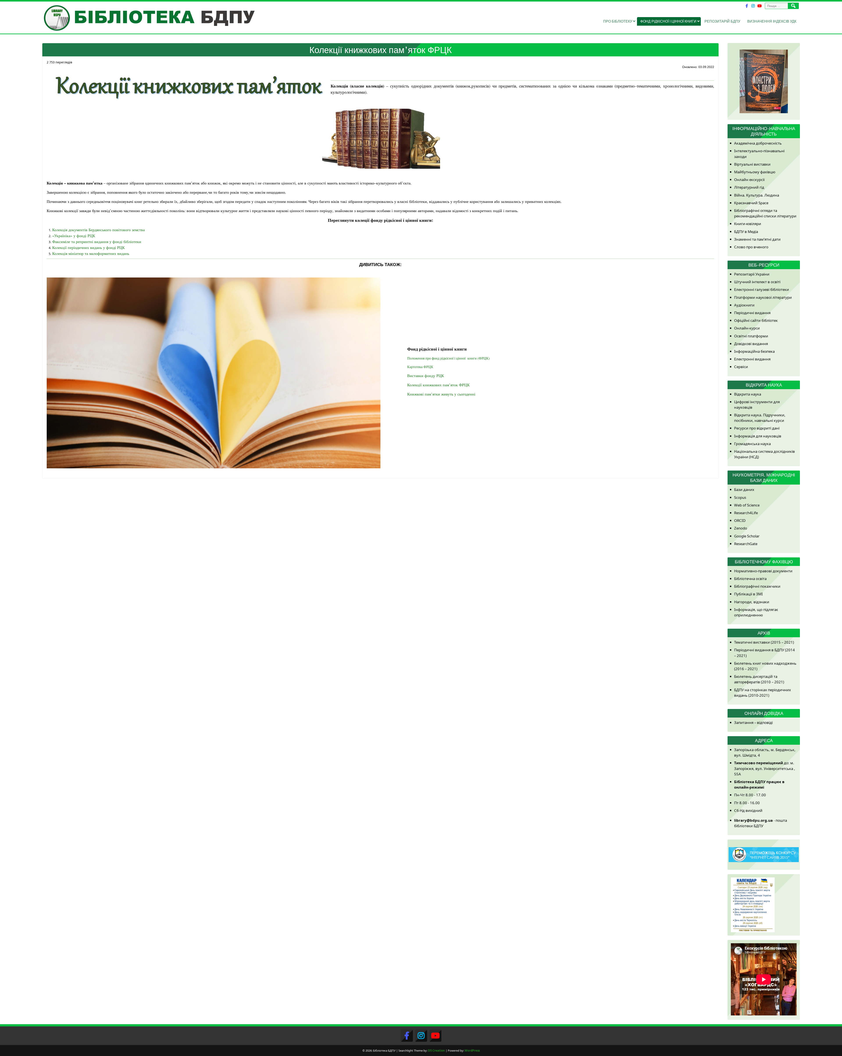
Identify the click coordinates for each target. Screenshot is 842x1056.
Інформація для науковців (757, 436)
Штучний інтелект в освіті (757, 281)
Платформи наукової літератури (763, 297)
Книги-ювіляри (747, 223)
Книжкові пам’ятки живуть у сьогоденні (441, 394)
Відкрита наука (747, 394)
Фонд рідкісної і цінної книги (668, 21)
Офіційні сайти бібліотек (756, 320)
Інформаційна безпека (754, 351)
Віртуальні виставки (752, 164)
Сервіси (741, 366)
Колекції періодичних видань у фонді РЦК (88, 247)
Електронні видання (752, 359)
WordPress (472, 1050)
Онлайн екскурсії (749, 179)
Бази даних (744, 489)
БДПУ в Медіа (746, 231)
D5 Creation (436, 1050)
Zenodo (740, 528)
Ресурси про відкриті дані (757, 428)
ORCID (740, 520)
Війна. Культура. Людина (756, 195)
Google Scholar (747, 536)
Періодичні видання (752, 312)
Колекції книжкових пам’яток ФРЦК (438, 384)
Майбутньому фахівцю (754, 171)
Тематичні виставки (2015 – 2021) (764, 642)
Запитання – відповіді (753, 722)
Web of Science (747, 505)
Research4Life (746, 512)
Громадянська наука (752, 443)
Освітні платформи (751, 335)
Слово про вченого (751, 246)
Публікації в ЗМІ (748, 593)
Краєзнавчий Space (751, 202)
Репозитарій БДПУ (722, 21)
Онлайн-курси (747, 328)
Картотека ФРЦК (420, 366)
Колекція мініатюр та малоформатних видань (90, 253)
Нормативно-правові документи (763, 570)
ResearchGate (745, 543)
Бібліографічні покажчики (757, 586)
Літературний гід (749, 187)
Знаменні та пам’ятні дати (757, 239)
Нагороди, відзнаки (751, 601)
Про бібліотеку (617, 21)
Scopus (740, 497)
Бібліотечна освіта (750, 578)
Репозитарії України (751, 274)
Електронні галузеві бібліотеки (761, 289)
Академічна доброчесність (758, 143)
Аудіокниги (744, 305)
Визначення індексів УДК (771, 21)
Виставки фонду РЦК (425, 375)
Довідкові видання (751, 343)
